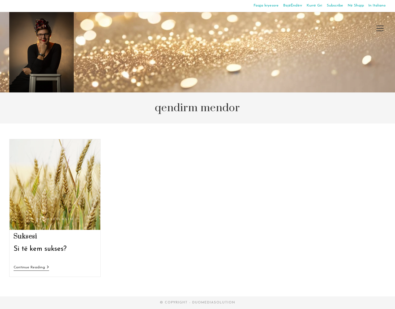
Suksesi (25, 236)
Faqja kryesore (266, 5)
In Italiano (377, 5)
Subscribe (335, 5)
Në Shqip (356, 5)
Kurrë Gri (314, 5)
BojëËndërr (292, 5)
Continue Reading (31, 267)
